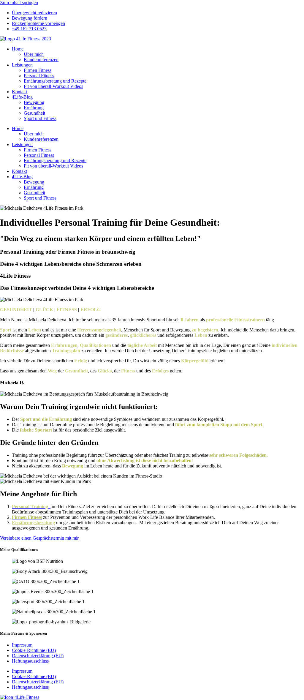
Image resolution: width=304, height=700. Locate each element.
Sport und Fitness (40, 118)
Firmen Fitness (37, 70)
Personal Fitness (39, 75)
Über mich (34, 54)
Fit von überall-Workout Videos (53, 86)
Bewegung (34, 102)
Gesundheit (34, 113)
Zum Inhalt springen (19, 2)
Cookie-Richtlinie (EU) (34, 650)
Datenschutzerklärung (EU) (38, 655)
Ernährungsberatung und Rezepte (55, 80)
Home (17, 48)
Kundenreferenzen (41, 59)
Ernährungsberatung (33, 522)
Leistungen (22, 64)
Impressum (22, 644)
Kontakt (19, 91)
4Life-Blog (22, 96)
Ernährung (34, 107)
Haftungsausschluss (30, 660)
